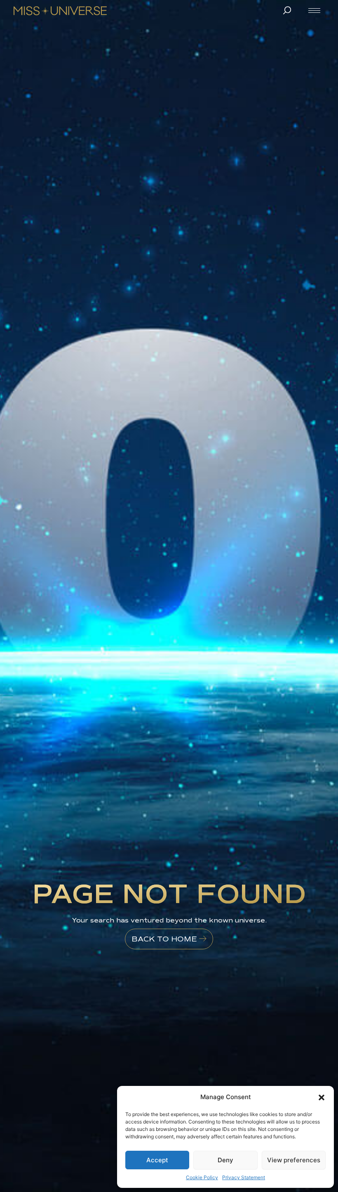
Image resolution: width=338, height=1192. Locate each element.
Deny (225, 1160)
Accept (157, 1160)
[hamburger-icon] (314, 10)
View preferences (293, 1160)
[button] (321, 1097)
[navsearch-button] (286, 10)
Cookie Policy (202, 1177)
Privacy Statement (243, 1177)
